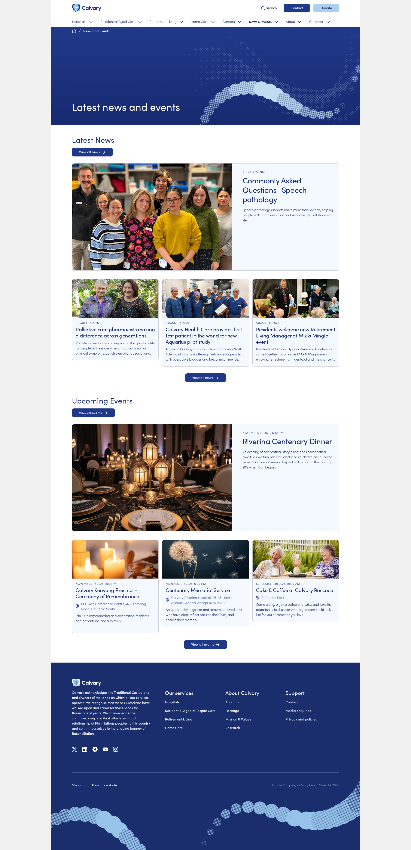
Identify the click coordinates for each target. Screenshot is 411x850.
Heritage (232, 710)
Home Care (174, 727)
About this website (104, 785)
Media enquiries (298, 710)
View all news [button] (89, 152)
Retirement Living (178, 719)
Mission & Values (238, 719)
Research (232, 727)
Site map (78, 785)
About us (232, 702)
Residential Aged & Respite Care (190, 710)
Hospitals (172, 702)
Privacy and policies (301, 719)
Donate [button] (326, 8)
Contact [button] (297, 8)
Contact (292, 702)
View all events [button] (90, 413)
